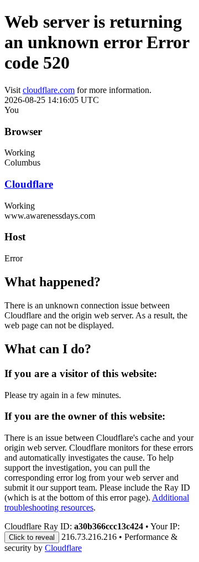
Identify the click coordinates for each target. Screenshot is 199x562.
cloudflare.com (49, 90)
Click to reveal (32, 537)
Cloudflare (28, 184)
